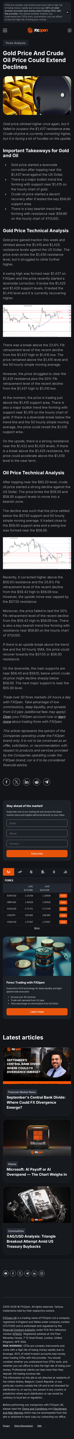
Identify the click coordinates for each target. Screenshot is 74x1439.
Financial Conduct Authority (19, 1329)
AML (39, 1426)
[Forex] (8, 872)
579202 (17, 1333)
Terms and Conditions (34, 1408)
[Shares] (20, 872)
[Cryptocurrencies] (54, 872)
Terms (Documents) (23, 1426)
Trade (63, 896)
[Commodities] (42, 872)
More (37, 928)
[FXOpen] (37, 30)
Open (7, 717)
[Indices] (65, 872)
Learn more (37, 1011)
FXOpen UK (10, 1317)
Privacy (6, 1426)
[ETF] (31, 872)
